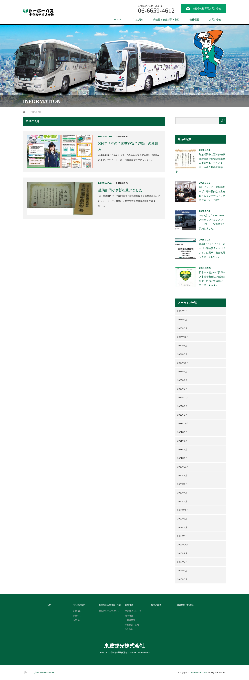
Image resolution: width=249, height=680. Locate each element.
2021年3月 (182, 458)
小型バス (77, 620)
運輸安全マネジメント (109, 611)
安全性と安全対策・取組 (166, 19)
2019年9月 (182, 519)
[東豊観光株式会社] (41, 13)
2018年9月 (182, 553)
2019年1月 (182, 536)
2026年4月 (182, 311)
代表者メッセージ (133, 611)
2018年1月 (182, 579)
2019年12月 (183, 510)
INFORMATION (105, 136)
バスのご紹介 (79, 605)
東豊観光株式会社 (124, 645)
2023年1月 (182, 389)
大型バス (77, 611)
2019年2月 (182, 527)
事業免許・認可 (132, 625)
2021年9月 (182, 432)
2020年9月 (182, 475)
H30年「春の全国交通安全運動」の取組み (128, 146)
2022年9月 (182, 406)
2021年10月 (183, 423)
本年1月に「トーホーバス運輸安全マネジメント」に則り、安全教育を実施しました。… (212, 222)
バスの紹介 (137, 19)
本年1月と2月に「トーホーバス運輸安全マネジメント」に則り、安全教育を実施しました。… (212, 250)
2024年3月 (182, 354)
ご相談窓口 (130, 620)
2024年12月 (183, 337)
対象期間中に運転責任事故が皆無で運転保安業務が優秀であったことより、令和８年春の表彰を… (200, 163)
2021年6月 (182, 441)
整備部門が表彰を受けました (120, 190)
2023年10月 (183, 363)
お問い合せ (215, 19)
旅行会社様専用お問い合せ (207, 8)
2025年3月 (182, 328)
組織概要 (129, 616)
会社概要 (194, 19)
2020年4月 (182, 493)
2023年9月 (182, 371)
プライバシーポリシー (44, 673)
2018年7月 (182, 562)
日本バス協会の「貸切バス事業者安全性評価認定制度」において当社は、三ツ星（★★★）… (212, 279)
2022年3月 (182, 415)
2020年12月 (183, 467)
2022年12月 (183, 397)
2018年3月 (182, 571)
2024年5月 (182, 345)
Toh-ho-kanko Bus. (199, 672)
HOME (117, 19)
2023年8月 (182, 380)
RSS (25, 671)
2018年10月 (183, 545)
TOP (49, 605)
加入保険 (129, 629)
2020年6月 (182, 484)
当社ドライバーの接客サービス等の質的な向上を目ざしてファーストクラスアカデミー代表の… (212, 193)
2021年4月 (182, 449)
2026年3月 (182, 320)
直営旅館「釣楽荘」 (186, 605)
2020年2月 (182, 501)
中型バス (77, 616)
